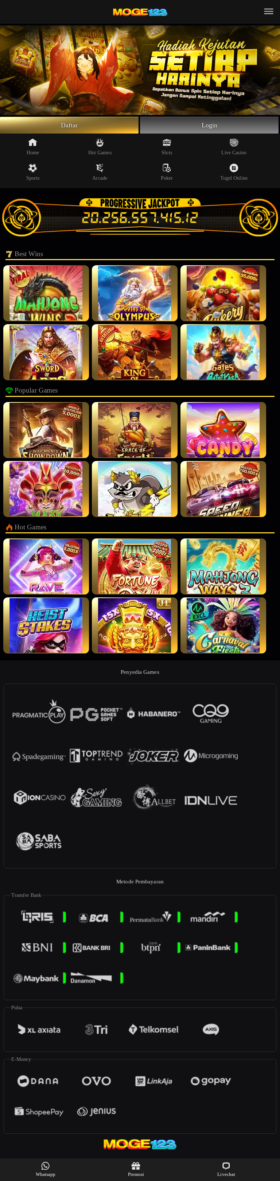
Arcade (99, 178)
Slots (167, 152)
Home (33, 152)
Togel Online (234, 178)
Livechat (226, 1174)
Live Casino (233, 152)
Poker (167, 178)
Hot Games (100, 152)
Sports (33, 178)
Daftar (69, 125)
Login (210, 125)
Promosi (136, 1174)
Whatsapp (46, 1174)
